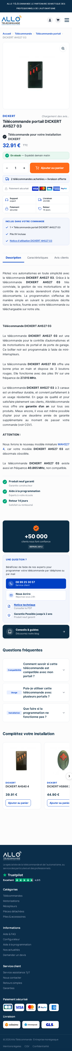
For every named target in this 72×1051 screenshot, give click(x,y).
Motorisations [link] (11, 901)
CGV (27, 1046)
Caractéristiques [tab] (37, 257)
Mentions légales (12, 1046)
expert (14, 199)
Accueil (7, 33)
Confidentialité (41, 1046)
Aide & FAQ (9, 934)
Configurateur (11, 939)
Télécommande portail (48, 33)
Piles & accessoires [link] (14, 916)
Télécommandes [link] (12, 895)
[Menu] (67, 20)
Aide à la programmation (17, 944)
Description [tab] (13, 257)
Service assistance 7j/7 (16, 972)
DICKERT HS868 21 (59, 786)
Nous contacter (12, 977)
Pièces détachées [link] (13, 911)
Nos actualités (11, 949)
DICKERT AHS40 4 (17, 786)
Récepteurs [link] (10, 906)
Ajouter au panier (52, 167)
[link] (50, 20)
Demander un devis (14, 955)
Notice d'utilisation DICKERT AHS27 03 (31, 240)
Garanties (8, 988)
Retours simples (12, 983)
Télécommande (23, 33)
